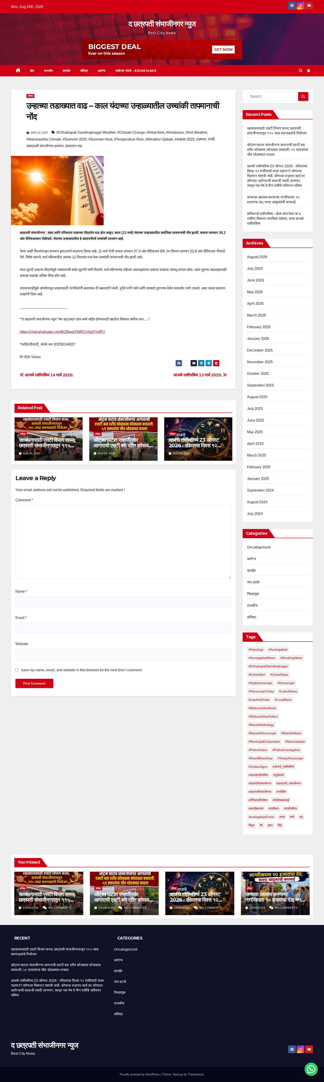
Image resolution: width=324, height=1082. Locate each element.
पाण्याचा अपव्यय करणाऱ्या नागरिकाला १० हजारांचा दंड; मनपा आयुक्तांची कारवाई (274, 899)
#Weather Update (159, 139)
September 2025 (260, 385)
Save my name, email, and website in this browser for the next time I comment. (81, 670)
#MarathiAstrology (261, 725)
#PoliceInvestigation (286, 750)
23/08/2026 (107, 907)
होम (32, 71)
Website (21, 644)
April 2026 (255, 303)
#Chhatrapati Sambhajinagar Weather (86, 132)
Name (21, 591)
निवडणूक (253, 594)
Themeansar (195, 1074)
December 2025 (260, 350)
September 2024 (260, 490)
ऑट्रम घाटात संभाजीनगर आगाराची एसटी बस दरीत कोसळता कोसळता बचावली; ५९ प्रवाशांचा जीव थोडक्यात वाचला (277, 149)
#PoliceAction (258, 750)
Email (21, 618)
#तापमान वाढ (73, 146)
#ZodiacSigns (258, 766)
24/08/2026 (31, 907)
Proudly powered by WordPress (140, 1074)
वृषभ (270, 825)
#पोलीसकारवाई (281, 800)
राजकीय (48, 71)
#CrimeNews (279, 674)
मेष (261, 825)
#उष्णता (201, 139)
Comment (24, 500)
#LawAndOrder (259, 699)
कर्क (292, 817)
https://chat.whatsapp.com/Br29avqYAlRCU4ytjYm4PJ (62, 332)
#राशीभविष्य (290, 808)
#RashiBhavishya (261, 758)
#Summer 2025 (75, 139)
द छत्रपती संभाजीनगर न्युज (162, 23)
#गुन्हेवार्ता (278, 775)
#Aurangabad (277, 649)
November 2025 (260, 362)
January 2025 (258, 479)
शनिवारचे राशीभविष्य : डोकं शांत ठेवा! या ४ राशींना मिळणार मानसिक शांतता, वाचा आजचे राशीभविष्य (275, 218)
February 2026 (259, 327)
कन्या (282, 817)
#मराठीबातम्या (256, 808)
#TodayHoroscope (290, 758)
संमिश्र (84, 71)
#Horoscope (285, 683)
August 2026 (257, 257)
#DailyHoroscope (260, 683)
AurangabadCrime (261, 817)
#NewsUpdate (295, 741)
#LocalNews (283, 699)
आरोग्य (102, 71)
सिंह (280, 825)
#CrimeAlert (257, 674)
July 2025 (255, 409)
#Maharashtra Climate (43, 139)
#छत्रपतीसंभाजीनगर (260, 791)
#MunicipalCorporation (264, 741)
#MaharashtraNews (262, 708)
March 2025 (256, 455)
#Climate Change (131, 132)
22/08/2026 (258, 907)
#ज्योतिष (281, 791)
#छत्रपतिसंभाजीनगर (260, 783)
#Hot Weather (196, 132)
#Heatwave (175, 132)
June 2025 (255, 420)
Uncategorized (259, 547)
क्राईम (67, 71)
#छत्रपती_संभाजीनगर (288, 783)
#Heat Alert (155, 132)
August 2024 (257, 502)
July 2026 (255, 268)
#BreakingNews (291, 658)
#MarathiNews (291, 733)
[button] (300, 70)
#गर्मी (211, 139)
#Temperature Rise (129, 139)
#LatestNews (288, 691)
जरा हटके (253, 582)
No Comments (59, 907)
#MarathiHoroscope (262, 733)
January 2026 (258, 338)
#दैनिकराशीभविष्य (258, 800)
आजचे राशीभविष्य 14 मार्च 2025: (48, 375)
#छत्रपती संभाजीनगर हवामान (44, 146)
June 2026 (255, 280)
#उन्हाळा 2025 (185, 139)
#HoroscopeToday (261, 691)
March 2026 (256, 315)
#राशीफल (273, 808)
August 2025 (257, 397)
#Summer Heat (100, 139)
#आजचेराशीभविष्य (258, 775)
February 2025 (259, 467)
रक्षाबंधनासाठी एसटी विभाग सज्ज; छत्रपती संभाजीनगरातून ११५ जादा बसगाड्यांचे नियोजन (47, 445)
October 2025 (258, 373)
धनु (301, 817)
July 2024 (255, 514)
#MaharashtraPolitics (263, 716)
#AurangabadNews (262, 658)
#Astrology (256, 649)
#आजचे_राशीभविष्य (283, 766)
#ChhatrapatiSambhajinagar (268, 666)
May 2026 (255, 292)
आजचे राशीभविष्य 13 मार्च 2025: (198, 375)
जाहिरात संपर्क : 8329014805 (135, 71)
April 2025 (255, 444)
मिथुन (252, 825)
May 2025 (255, 432)
